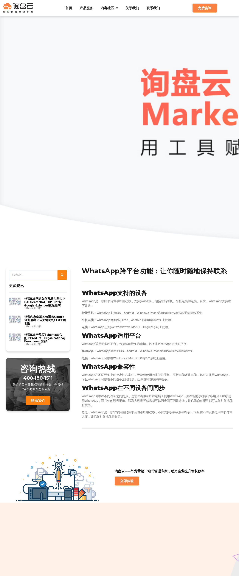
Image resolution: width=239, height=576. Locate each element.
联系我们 (153, 8)
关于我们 (132, 8)
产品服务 (86, 8)
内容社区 (107, 8)
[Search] (62, 275)
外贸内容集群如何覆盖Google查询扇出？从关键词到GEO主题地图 (45, 320)
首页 (69, 8)
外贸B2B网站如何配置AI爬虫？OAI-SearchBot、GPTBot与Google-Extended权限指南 (44, 302)
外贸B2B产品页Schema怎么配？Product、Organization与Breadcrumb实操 (44, 338)
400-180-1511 (38, 378)
